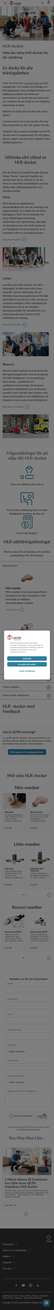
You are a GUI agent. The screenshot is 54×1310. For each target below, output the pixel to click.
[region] (27, 655)
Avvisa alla (27, 658)
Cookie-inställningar (27, 671)
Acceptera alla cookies (27, 664)
